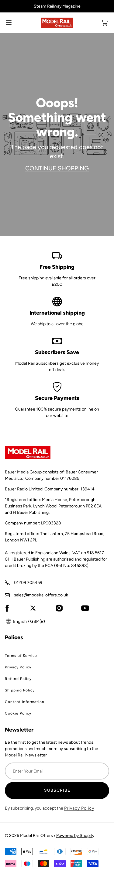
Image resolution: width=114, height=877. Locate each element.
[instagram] (59, 608)
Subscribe (57, 790)
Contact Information (24, 702)
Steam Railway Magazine (57, 6)
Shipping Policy (20, 690)
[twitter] (33, 608)
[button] (105, 23)
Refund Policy (18, 679)
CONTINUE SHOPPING (57, 168)
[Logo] (57, 23)
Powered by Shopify (75, 835)
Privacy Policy (18, 667)
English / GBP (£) (28, 621)
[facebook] (7, 608)
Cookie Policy (18, 713)
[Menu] (9, 22)
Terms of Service (21, 655)
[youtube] (85, 608)
